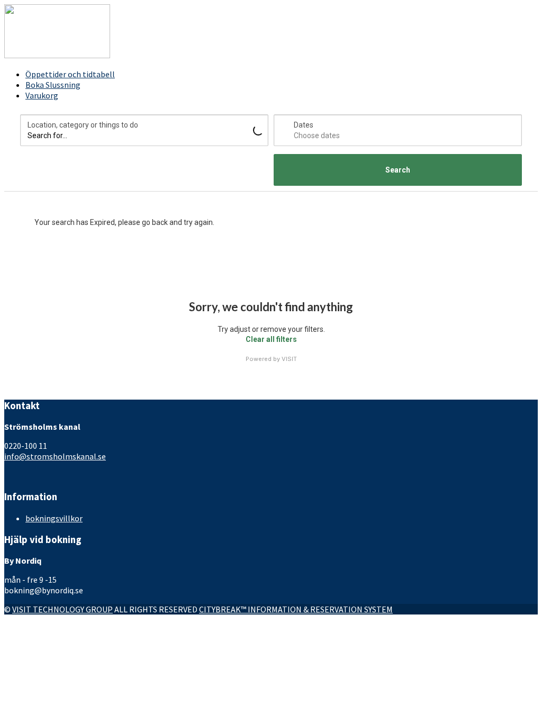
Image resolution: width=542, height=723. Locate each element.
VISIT (289, 359)
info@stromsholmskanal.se (55, 456)
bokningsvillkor (54, 518)
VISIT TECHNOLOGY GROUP (62, 609)
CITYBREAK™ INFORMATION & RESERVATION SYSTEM (296, 609)
